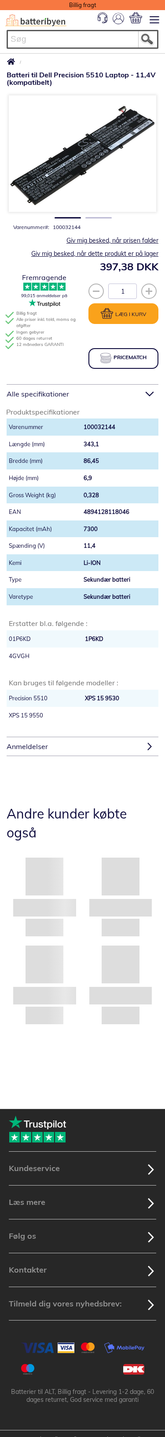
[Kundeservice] (102, 21)
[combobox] (82, 39)
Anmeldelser (27, 746)
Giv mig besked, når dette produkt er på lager (94, 254)
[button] (65, 215)
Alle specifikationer (38, 393)
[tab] (82, 393)
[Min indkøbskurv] (135, 17)
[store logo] (35, 20)
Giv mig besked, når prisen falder (112, 240)
